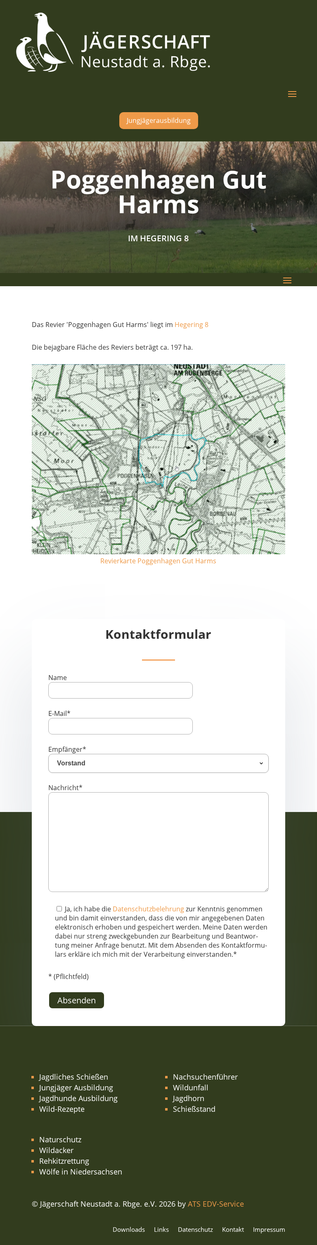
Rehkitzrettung (64, 1161)
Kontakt (233, 1229)
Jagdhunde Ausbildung (78, 1098)
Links (161, 1229)
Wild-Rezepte (62, 1109)
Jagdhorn (188, 1098)
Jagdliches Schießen (73, 1077)
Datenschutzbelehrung (148, 908)
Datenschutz (195, 1229)
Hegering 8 (191, 324)
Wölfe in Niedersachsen (80, 1172)
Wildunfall (190, 1087)
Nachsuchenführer (205, 1077)
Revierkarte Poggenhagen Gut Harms (158, 560)
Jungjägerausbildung (159, 120)
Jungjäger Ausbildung (76, 1087)
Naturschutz (60, 1139)
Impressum (269, 1229)
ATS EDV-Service (216, 1204)
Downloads (129, 1229)
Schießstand (194, 1109)
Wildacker (56, 1150)
